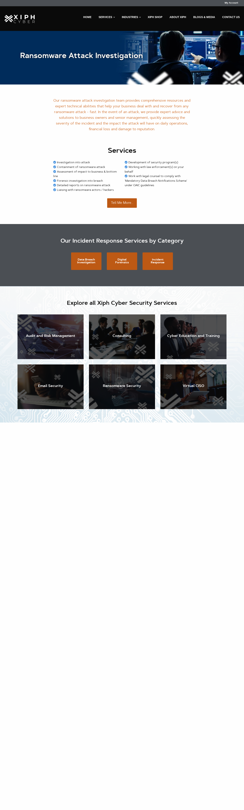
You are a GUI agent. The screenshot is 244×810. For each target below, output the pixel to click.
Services (105, 17)
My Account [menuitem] (231, 3)
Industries (130, 17)
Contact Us (231, 17)
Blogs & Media (204, 17)
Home (87, 17)
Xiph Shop (155, 17)
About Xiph (178, 17)
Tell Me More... (122, 203)
